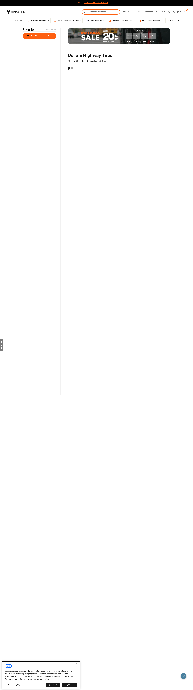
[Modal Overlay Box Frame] (96, 3)
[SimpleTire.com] (16, 12)
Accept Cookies (69, 685)
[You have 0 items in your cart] (184, 12)
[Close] (76, 663)
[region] (41, 675)
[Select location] (169, 12)
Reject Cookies (53, 685)
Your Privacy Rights (15, 685)
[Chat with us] (183, 676)
